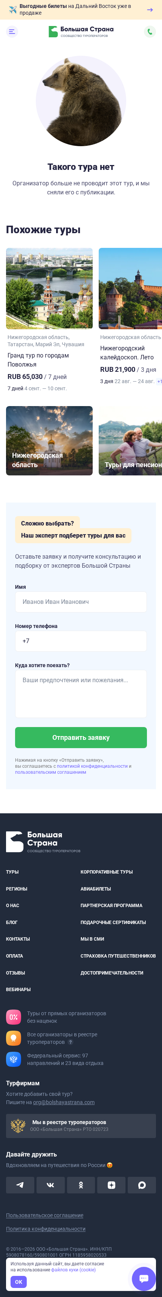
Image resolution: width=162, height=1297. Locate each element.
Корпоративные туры (107, 872)
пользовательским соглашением (50, 772)
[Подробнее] (70, 1042)
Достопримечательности (112, 972)
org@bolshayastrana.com (64, 1102)
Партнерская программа (111, 905)
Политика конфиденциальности (46, 1228)
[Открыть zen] (111, 1184)
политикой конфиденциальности (93, 766)
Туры (12, 872)
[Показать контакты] (150, 32)
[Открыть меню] (12, 32)
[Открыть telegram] (20, 1184)
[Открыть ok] (81, 1184)
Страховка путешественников (118, 956)
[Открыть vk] (51, 1184)
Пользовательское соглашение (44, 1215)
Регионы (16, 888)
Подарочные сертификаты (113, 922)
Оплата (14, 956)
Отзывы (15, 972)
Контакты (18, 939)
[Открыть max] (142, 1184)
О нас (12, 905)
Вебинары (18, 989)
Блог (12, 922)
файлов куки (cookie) (73, 1270)
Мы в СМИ (92, 939)
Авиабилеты (96, 888)
